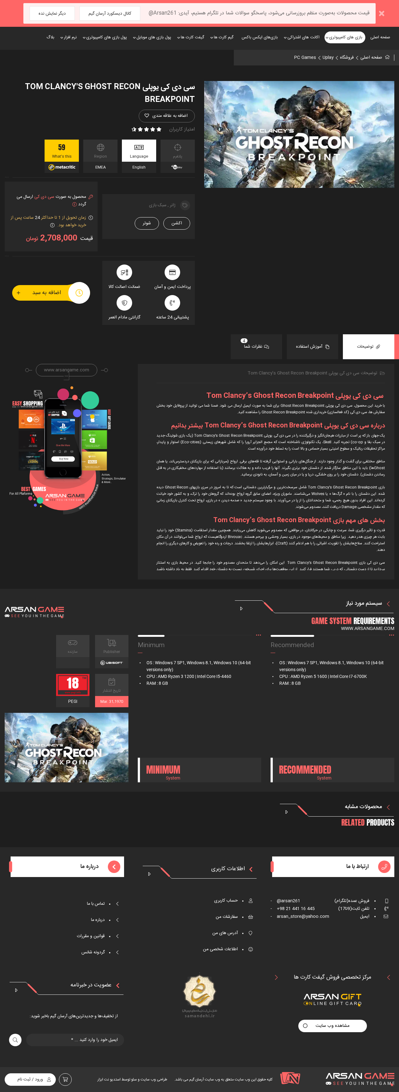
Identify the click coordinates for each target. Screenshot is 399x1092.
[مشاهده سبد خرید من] (65, 1079)
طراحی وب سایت (153, 1079)
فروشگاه (347, 57)
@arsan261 (285, 901)
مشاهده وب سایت (332, 1026)
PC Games (305, 57)
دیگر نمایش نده (52, 13)
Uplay (328, 57)
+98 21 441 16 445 (293, 909)
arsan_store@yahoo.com (300, 916)
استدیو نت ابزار (109, 1079)
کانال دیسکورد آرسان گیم (110, 13)
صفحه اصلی (371, 57)
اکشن (176, 223)
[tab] (368, 346)
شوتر (147, 223)
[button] (167, 116)
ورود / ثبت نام (30, 1079)
